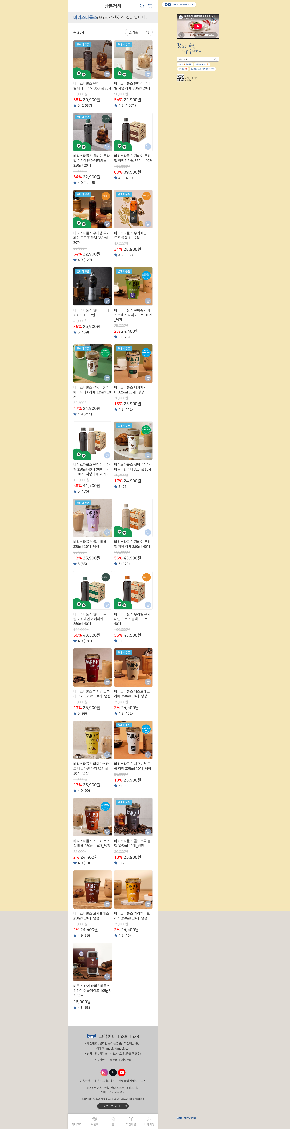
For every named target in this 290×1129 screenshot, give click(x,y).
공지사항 (99, 1059)
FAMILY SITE (111, 1106)
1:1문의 (113, 1059)
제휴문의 (126, 1059)
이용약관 (85, 1080)
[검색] (142, 6)
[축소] (169, 4)
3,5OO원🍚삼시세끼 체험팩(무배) (202, 69)
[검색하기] (215, 59)
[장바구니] (150, 6)
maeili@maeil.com (118, 1048)
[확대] (166, 4)
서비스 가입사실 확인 (113, 1092)
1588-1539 (128, 1036)
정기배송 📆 (183, 69)
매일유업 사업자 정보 (130, 1080)
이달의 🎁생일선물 (185, 64)
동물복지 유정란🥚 (202, 64)
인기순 (133, 32)
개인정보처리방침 (104, 1080)
